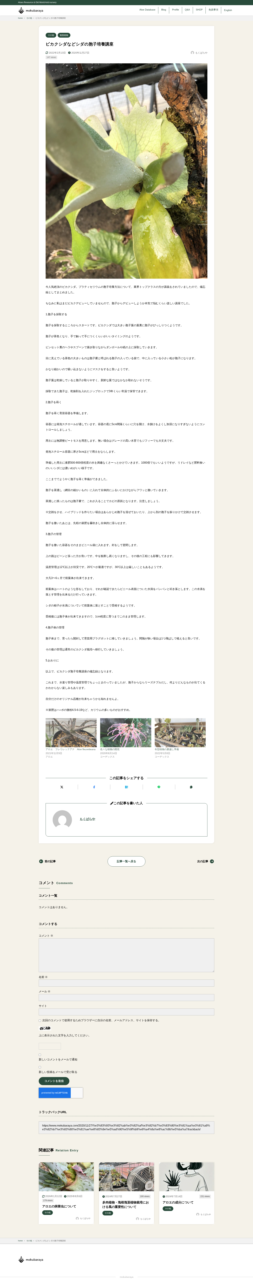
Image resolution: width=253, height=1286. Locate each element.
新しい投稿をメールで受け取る (58, 1072)
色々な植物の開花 (109, 749)
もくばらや (87, 819)
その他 (51, 35)
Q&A (187, 9)
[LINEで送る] (159, 786)
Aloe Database (147, 9)
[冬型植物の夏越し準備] (180, 732)
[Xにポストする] (62, 786)
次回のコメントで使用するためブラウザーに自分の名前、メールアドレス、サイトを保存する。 (101, 1020)
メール (44, 991)
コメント (46, 935)
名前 (43, 977)
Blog (163, 9)
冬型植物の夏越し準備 (167, 749)
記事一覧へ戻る (126, 861)
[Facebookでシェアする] (94, 786)
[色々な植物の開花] (125, 732)
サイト (43, 1005)
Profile (175, 9)
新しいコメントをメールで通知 (58, 1059)
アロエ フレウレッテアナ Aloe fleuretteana (71, 749)
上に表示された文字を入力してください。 (65, 1035)
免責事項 (213, 9)
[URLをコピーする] (191, 786)
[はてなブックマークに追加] (126, 786)
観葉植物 (64, 35)
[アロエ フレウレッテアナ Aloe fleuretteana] (71, 732)
